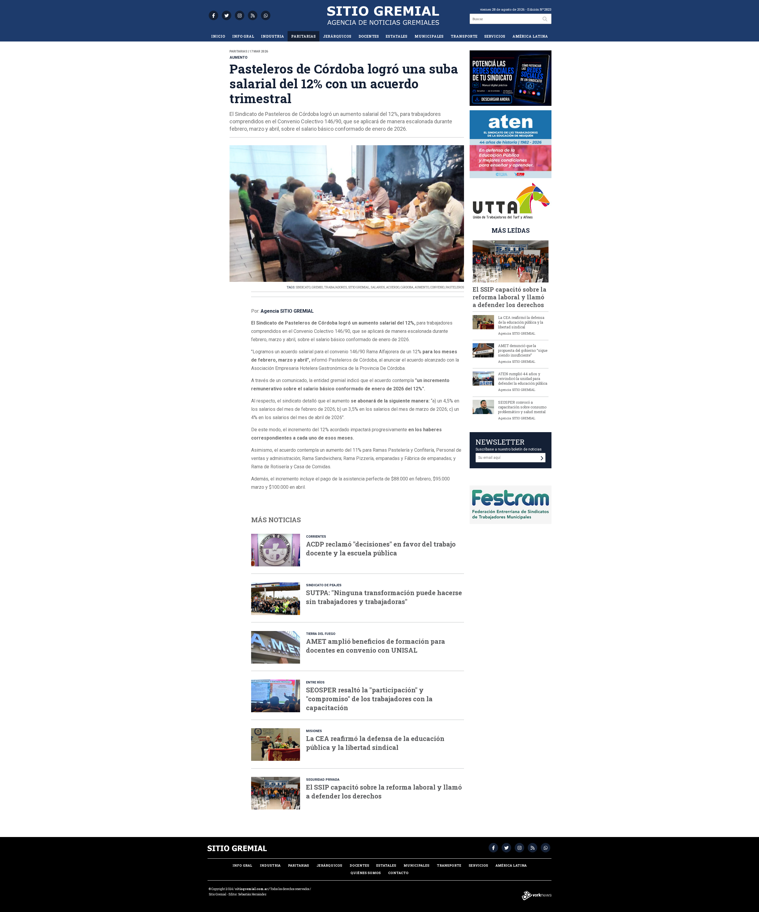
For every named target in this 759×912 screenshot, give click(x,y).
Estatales (396, 36)
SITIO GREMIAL (358, 287)
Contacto (398, 873)
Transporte (464, 36)
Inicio (218, 36)
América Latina (530, 36)
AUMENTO (421, 287)
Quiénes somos (365, 873)
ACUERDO (392, 287)
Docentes (368, 36)
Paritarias (303, 36)
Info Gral (243, 36)
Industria (272, 36)
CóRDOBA (407, 287)
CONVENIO (437, 287)
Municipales (429, 36)
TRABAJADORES (335, 287)
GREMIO (317, 287)
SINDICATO (303, 287)
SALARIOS (378, 287)
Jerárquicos (337, 36)
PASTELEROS (455, 287)
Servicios (494, 36)
